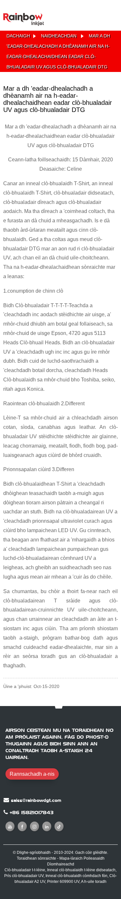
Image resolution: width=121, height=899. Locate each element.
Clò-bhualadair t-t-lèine (25, 870)
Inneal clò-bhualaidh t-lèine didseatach (81, 870)
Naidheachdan (58, 35)
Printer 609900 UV (63, 881)
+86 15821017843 (32, 812)
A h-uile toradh (93, 881)
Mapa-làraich (71, 858)
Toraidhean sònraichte (36, 858)
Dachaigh (18, 35)
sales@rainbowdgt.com (36, 800)
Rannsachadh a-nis (32, 774)
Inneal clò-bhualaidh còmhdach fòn (76, 876)
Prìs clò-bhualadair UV (24, 876)
